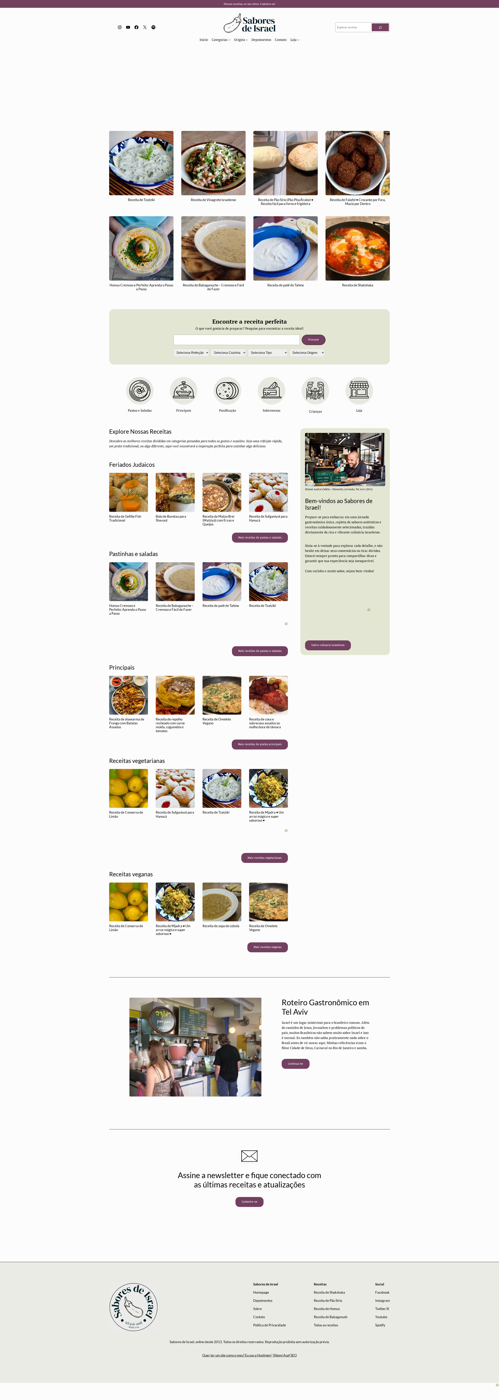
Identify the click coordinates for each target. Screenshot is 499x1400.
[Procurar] (380, 27)
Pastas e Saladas (140, 410)
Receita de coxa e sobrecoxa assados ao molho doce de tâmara (265, 723)
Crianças (315, 411)
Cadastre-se (249, 1201)
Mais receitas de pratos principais (260, 744)
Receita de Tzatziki (141, 200)
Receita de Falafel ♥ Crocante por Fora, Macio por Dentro (358, 202)
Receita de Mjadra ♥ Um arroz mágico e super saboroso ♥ (266, 816)
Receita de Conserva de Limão (126, 814)
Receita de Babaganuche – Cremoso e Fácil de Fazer (213, 287)
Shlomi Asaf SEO (285, 1355)
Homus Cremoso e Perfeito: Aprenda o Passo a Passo (141, 287)
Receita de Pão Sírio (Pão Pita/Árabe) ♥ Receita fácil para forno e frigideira (285, 202)
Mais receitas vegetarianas (265, 858)
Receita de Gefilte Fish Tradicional (125, 518)
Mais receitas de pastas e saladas (260, 537)
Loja (359, 410)
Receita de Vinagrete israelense (213, 200)
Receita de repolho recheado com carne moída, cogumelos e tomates (170, 725)
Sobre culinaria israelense (328, 645)
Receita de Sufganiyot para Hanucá (268, 518)
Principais (183, 410)
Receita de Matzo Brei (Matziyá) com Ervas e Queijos (218, 520)
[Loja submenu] (298, 40)
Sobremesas (271, 410)
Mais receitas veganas (268, 947)
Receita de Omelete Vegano (217, 721)
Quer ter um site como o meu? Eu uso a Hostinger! (237, 1355)
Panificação (227, 410)
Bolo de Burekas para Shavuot (171, 518)
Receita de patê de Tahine (285, 285)
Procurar (313, 339)
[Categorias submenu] (229, 40)
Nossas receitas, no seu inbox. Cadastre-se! (249, 3)
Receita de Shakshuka (357, 285)
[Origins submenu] (247, 40)
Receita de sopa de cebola (221, 926)
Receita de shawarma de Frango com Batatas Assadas (126, 723)
